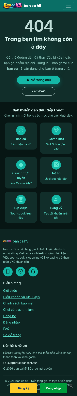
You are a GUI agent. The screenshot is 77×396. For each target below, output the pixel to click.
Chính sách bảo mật (18, 303)
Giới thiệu (10, 291)
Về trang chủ (41, 80)
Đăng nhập (11, 322)
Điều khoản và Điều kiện (21, 297)
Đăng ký (9, 316)
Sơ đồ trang (12, 335)
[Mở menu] (68, 6)
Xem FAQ (38, 91)
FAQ (6, 329)
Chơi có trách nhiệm (18, 310)
